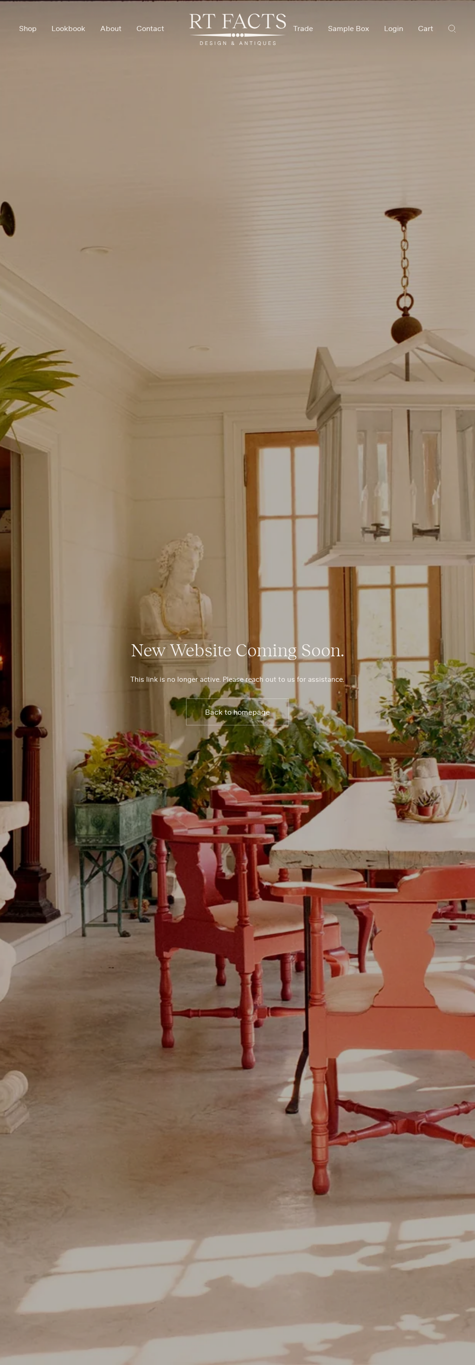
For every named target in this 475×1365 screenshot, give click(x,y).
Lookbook (68, 28)
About (111, 28)
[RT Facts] (237, 29)
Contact (150, 28)
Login (393, 28)
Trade (303, 28)
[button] (452, 28)
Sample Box (348, 28)
